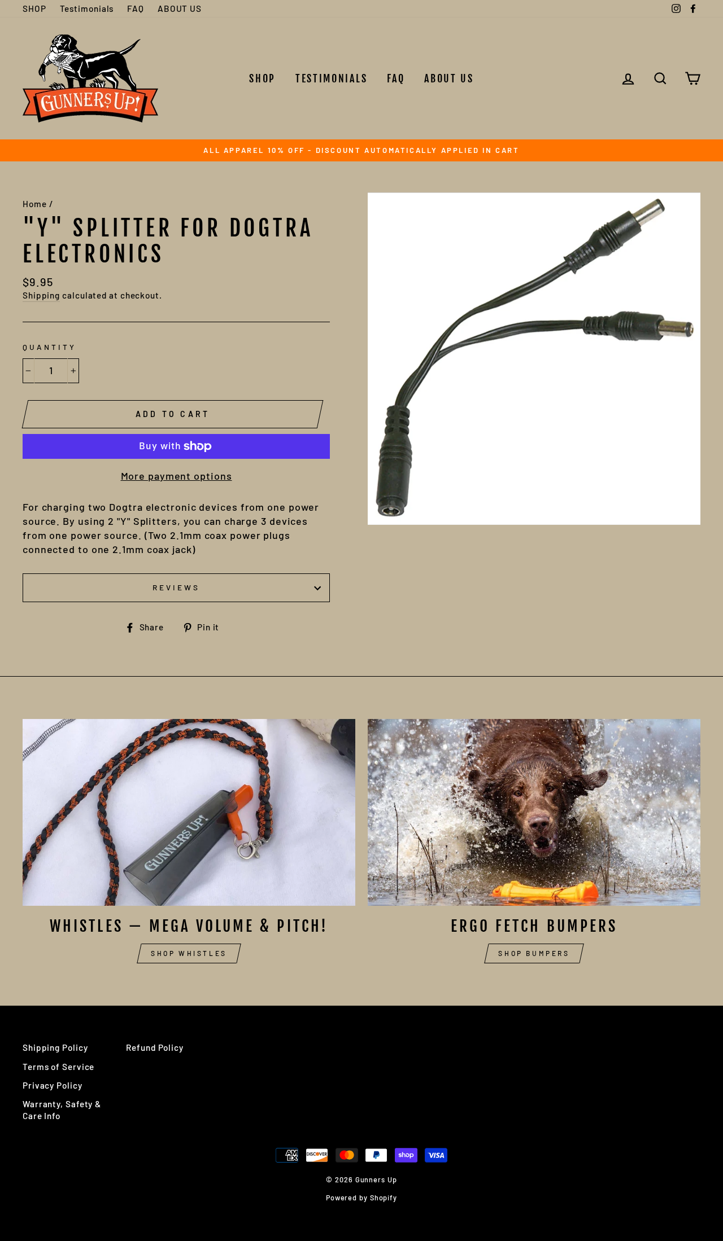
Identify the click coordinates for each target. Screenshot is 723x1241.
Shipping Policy (55, 1047)
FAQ (135, 8)
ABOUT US (180, 8)
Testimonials (87, 8)
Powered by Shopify (361, 1197)
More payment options (176, 476)
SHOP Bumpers (533, 953)
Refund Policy (155, 1047)
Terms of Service (58, 1067)
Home (35, 204)
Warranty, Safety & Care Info (62, 1110)
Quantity (49, 347)
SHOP (34, 8)
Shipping (41, 295)
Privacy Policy (52, 1085)
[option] (361, 150)
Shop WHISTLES (189, 953)
